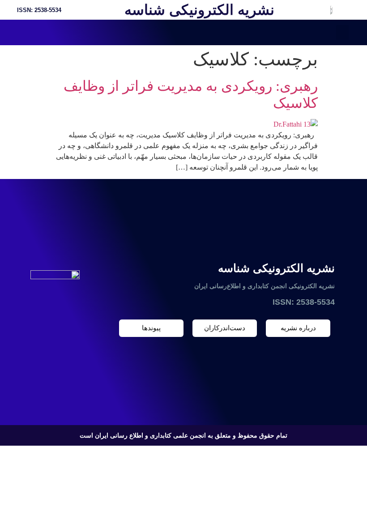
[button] (342, 32)
